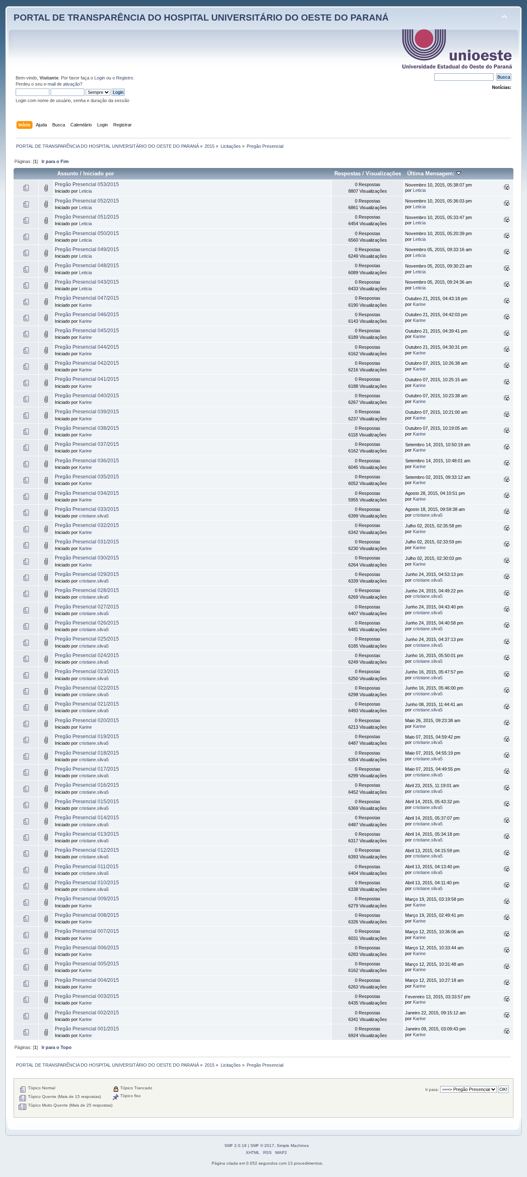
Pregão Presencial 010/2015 (87, 883)
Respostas (347, 173)
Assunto (67, 173)
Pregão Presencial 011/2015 (87, 866)
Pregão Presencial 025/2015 (87, 639)
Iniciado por (98, 173)
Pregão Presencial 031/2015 (87, 542)
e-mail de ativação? (63, 84)
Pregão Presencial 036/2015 (87, 461)
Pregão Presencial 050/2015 (87, 233)
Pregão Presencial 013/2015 (87, 834)
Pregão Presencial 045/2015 (87, 330)
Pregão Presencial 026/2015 (87, 623)
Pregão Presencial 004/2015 (87, 980)
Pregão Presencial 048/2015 (87, 265)
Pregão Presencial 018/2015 (87, 753)
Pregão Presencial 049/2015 (87, 249)
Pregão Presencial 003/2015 (87, 996)
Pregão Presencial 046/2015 (87, 314)
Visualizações (383, 173)
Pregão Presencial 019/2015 (87, 736)
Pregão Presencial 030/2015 (87, 558)
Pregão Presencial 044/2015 (87, 347)
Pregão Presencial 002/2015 (87, 1013)
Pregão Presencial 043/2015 (87, 282)
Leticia (85, 191)
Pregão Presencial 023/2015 (87, 671)
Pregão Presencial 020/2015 (87, 720)
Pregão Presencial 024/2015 (87, 655)
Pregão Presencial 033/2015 (87, 509)
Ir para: (432, 1089)
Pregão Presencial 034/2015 (87, 493)
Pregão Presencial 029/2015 (87, 574)
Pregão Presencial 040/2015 (87, 396)
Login (99, 77)
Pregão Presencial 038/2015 (87, 428)
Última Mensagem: (431, 173)
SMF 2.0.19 (235, 1145)
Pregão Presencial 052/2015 (87, 201)
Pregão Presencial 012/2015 (87, 850)
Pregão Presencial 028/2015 (87, 590)
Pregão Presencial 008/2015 (87, 915)
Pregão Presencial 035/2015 (87, 477)
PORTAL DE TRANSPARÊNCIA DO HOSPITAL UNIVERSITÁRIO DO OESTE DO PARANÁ (201, 17)
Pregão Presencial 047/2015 (87, 298)
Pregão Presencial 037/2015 (87, 444)
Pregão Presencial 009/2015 (87, 899)
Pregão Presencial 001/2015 (87, 1029)
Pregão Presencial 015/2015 (87, 801)
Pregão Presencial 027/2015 (87, 607)
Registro (124, 77)
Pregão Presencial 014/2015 (87, 817)
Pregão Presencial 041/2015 (87, 379)
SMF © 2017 (262, 1145)
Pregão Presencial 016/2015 (87, 785)
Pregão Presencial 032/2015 (87, 525)
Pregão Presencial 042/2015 (87, 363)
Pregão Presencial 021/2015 (87, 704)
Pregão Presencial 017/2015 (87, 769)
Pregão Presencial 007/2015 (87, 931)
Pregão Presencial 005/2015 (87, 964)
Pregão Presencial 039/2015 (87, 412)
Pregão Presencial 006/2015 (87, 948)
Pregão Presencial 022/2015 (87, 688)
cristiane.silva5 (94, 515)
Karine (85, 305)
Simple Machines (293, 1145)
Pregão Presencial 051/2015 (87, 217)
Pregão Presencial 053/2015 (87, 184)
